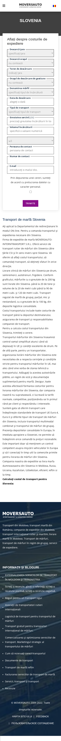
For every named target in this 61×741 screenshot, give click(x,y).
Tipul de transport (19, 107)
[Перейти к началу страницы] (0, 738)
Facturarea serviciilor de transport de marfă (30, 674)
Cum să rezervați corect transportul (25, 653)
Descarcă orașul (18, 59)
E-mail (13, 166)
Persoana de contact (21, 146)
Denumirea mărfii (19, 88)
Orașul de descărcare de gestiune (28, 78)
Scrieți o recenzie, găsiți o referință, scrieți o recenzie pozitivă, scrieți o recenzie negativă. (30, 589)
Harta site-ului (22, 716)
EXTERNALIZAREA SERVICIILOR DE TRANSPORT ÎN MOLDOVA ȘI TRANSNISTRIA (31, 577)
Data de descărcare (20, 97)
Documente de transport (19, 660)
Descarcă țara (17, 49)
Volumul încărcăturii (21, 127)
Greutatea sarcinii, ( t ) (22, 117)
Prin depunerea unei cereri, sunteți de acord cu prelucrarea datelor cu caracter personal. (30, 182)
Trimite (30, 203)
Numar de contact (20, 156)
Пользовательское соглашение (33, 723)
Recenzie (10, 688)
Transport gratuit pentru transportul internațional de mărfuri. (26, 628)
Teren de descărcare (21, 68)
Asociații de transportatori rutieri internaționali (24, 607)
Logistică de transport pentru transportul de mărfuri (30, 618)
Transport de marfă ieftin (19, 667)
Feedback (42, 716)
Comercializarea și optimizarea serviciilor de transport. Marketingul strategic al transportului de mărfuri (30, 642)
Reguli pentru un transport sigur (23, 598)
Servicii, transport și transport (22, 681)
